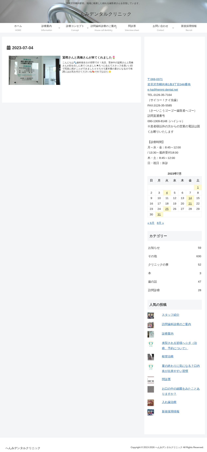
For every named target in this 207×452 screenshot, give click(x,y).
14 (190, 198)
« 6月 (150, 223)
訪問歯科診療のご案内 (176, 324)
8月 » (160, 223)
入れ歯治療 (169, 402)
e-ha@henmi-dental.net (162, 89)
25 (167, 209)
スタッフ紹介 (170, 314)
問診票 (166, 379)
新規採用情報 (170, 411)
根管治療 (168, 356)
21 (190, 203)
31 (159, 214)
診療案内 (168, 333)
